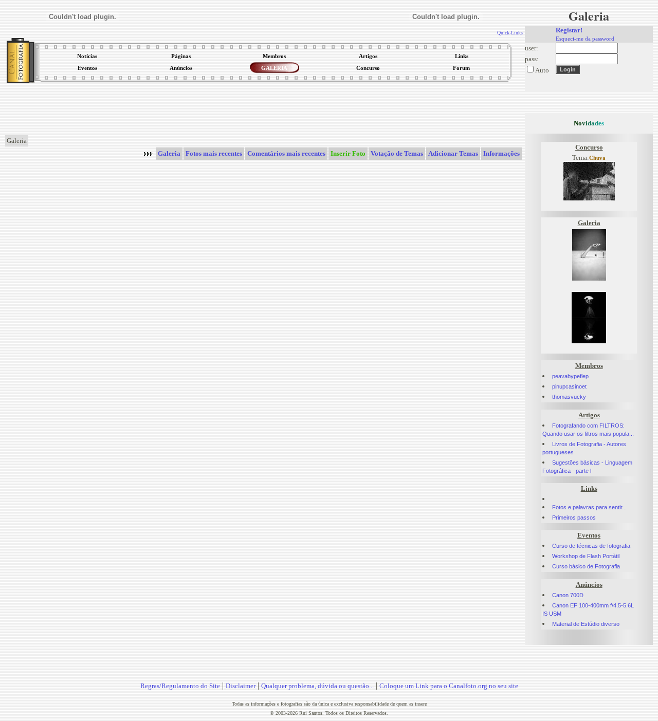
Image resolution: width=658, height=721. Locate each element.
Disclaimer (240, 686)
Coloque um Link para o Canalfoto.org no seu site (448, 686)
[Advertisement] (264, 110)
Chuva (597, 158)
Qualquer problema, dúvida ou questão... (317, 686)
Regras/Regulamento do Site (180, 686)
